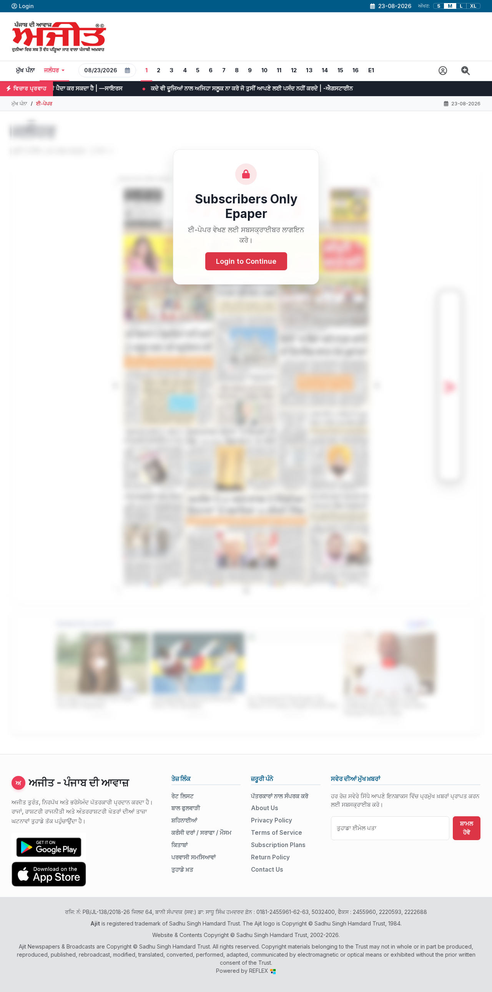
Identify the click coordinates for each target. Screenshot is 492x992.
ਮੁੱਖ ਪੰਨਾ (25, 70)
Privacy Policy (271, 820)
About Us (264, 808)
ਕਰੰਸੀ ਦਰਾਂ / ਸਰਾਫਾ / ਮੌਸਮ (201, 832)
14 (325, 70)
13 (309, 70)
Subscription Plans (278, 845)
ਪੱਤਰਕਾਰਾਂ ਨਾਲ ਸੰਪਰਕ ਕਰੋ (279, 796)
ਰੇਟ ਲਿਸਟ (182, 796)
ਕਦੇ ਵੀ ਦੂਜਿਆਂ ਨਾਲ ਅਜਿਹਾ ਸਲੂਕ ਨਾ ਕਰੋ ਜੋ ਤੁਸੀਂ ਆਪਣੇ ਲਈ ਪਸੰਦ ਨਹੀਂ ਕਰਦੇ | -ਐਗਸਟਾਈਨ (178, 88)
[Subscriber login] (443, 71)
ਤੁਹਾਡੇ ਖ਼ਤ (182, 869)
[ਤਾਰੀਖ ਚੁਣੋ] (127, 70)
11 (279, 70)
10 (264, 70)
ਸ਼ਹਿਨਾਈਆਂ (184, 820)
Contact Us (267, 869)
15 (340, 70)
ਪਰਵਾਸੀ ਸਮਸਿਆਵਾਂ (193, 857)
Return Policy (270, 857)
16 (355, 70)
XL (473, 6)
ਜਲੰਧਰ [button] (51, 70)
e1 (371, 70)
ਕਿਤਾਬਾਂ (179, 845)
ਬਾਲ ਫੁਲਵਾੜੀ (185, 808)
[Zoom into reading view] (465, 71)
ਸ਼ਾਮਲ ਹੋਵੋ (466, 828)
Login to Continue (246, 261)
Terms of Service (276, 832)
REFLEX (259, 970)
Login (26, 6)
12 (294, 70)
